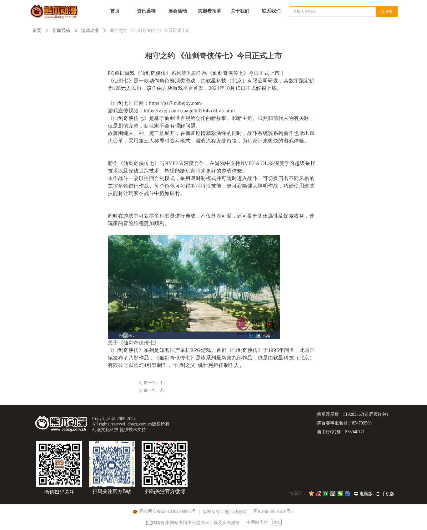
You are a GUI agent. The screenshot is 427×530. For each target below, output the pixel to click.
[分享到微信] (340, 493)
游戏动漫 (90, 30)
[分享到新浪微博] (318, 493)
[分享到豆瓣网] (326, 493)
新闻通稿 (61, 30)
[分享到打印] (347, 493)
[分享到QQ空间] (311, 493)
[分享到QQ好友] (333, 493)
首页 (37, 30)
